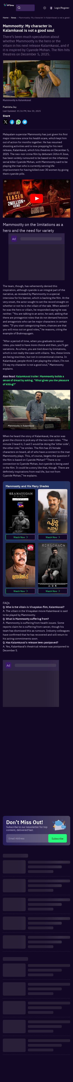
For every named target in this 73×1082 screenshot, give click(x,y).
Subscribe (57, 838)
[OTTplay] (9, 8)
